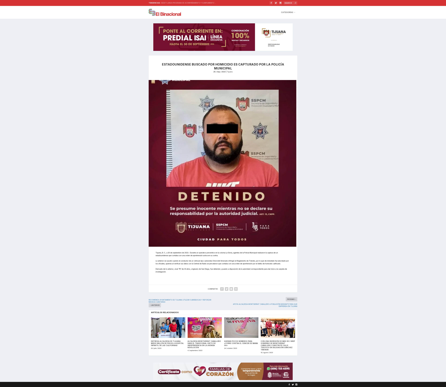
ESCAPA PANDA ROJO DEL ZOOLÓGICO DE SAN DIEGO (182, 3)
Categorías (287, 12)
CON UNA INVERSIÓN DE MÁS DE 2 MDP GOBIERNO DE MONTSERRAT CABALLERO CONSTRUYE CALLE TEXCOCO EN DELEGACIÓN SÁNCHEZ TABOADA (278, 345)
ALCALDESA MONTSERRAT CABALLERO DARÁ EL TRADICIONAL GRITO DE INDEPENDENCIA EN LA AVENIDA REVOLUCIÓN (204, 344)
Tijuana (230, 72)
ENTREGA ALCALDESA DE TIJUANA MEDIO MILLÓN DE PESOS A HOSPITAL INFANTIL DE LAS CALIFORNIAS (167, 343)
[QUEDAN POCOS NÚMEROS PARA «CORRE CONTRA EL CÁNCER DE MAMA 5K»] (241, 327)
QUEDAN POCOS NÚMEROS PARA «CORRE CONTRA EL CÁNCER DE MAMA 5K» (241, 343)
